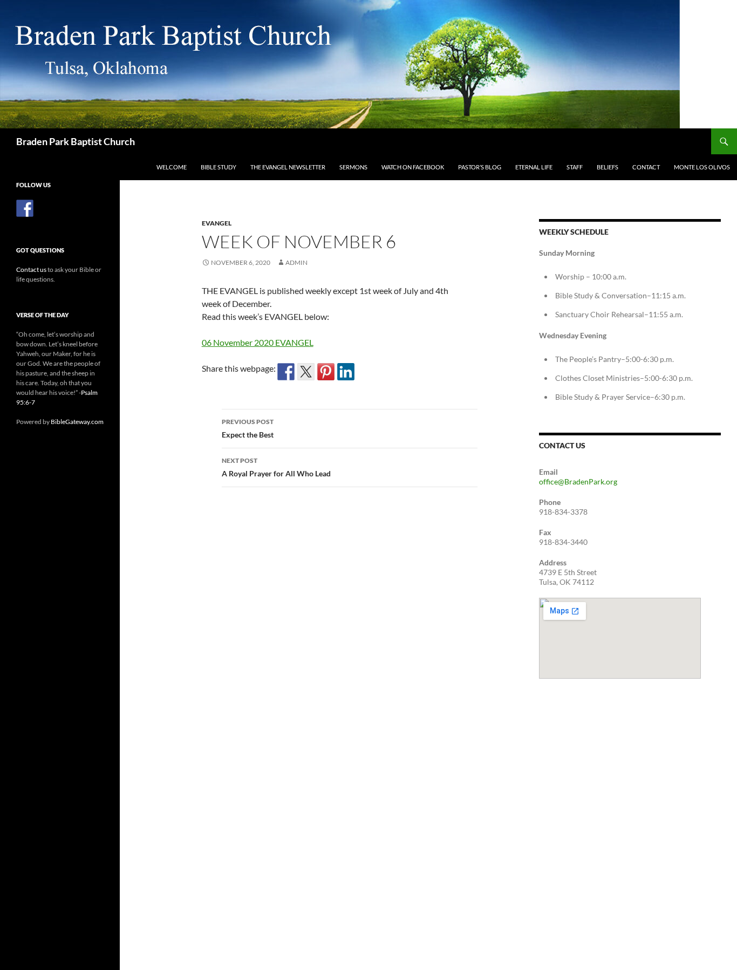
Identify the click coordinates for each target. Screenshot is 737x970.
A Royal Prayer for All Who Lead (276, 467)
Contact (646, 166)
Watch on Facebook (412, 166)
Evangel (216, 223)
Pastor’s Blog (479, 166)
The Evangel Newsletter (287, 166)
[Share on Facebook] (286, 371)
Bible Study (218, 166)
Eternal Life (533, 166)
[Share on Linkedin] (345, 371)
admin (296, 262)
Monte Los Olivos (702, 166)
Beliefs (607, 166)
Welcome (171, 166)
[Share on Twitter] (306, 371)
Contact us (31, 269)
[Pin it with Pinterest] (326, 371)
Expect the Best (248, 428)
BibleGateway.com (77, 422)
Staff (575, 166)
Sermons (353, 166)
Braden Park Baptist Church (75, 141)
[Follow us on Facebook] (24, 208)
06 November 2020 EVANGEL (257, 342)
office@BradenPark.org (578, 481)
